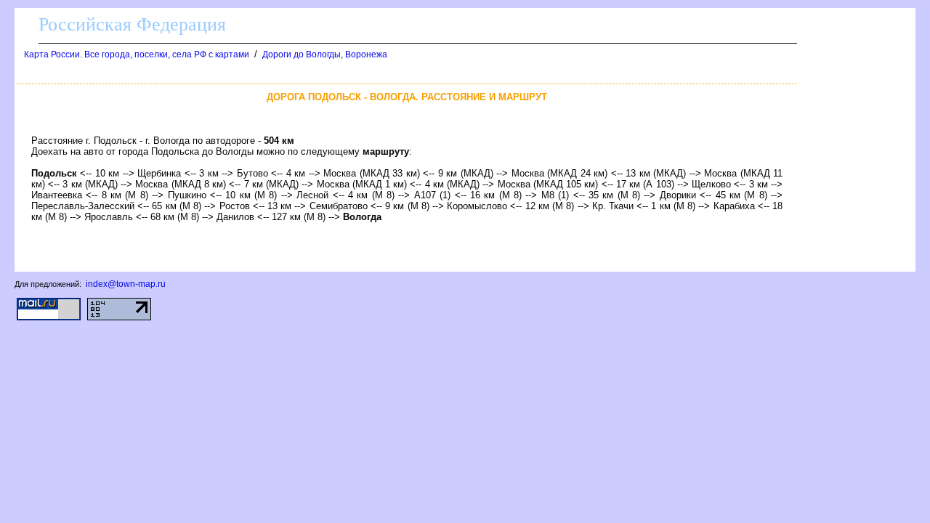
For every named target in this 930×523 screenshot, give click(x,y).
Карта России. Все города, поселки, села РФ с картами (136, 54)
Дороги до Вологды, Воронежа (324, 54)
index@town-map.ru (126, 284)
